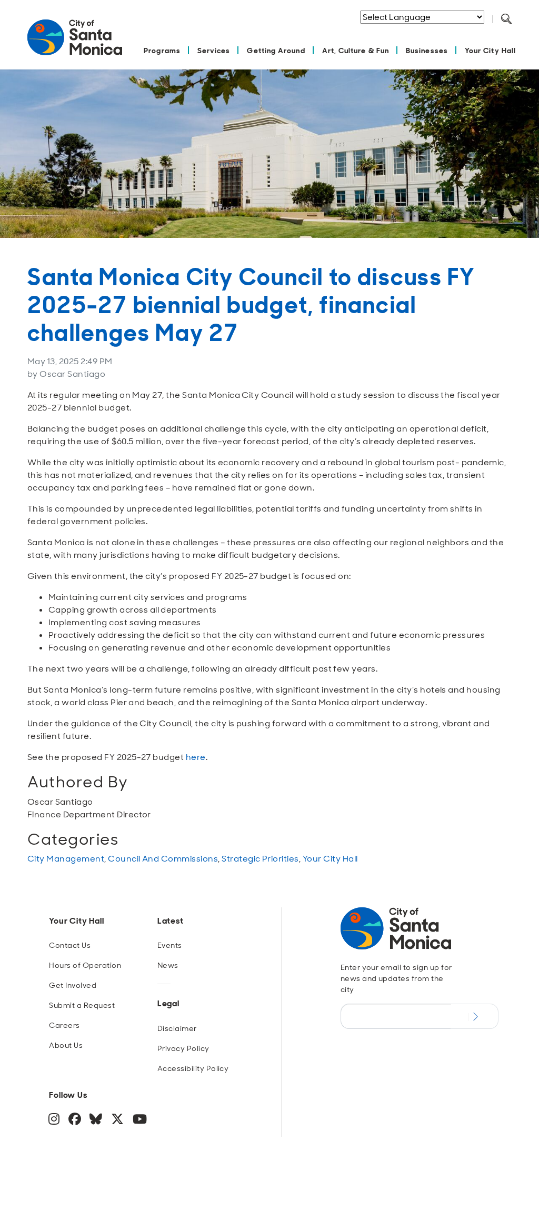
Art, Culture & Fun (355, 50)
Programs (162, 50)
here (196, 757)
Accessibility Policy (193, 1068)
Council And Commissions (163, 858)
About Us (66, 1045)
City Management (65, 858)
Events (169, 945)
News (167, 965)
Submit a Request (82, 1005)
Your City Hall (490, 50)
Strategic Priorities (260, 858)
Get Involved (72, 985)
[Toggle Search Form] (506, 19)
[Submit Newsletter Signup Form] (474, 1016)
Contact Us (70, 945)
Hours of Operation (85, 965)
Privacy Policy (183, 1048)
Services (214, 50)
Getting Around (276, 50)
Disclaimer (177, 1028)
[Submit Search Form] (514, 32)
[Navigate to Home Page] (74, 43)
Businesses (427, 50)
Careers (64, 1025)
